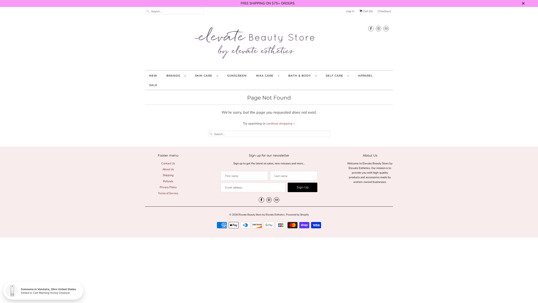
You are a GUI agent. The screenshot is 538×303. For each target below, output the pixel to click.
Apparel (365, 75)
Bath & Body (300, 75)
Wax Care (266, 75)
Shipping (168, 175)
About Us (168, 169)
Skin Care (204, 75)
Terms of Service (168, 193)
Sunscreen (237, 75)
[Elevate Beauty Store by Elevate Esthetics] (269, 44)
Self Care (335, 75)
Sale (153, 85)
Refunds (168, 181)
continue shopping (279, 123)
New (153, 75)
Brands (174, 75)
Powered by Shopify (297, 214)
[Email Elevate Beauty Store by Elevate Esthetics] (386, 28)
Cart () (367, 11)
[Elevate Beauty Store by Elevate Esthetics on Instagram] (378, 28)
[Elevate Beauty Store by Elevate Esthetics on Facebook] (371, 28)
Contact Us (168, 163)
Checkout (384, 11)
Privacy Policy (168, 187)
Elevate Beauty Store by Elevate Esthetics (262, 214)
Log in (350, 11)
